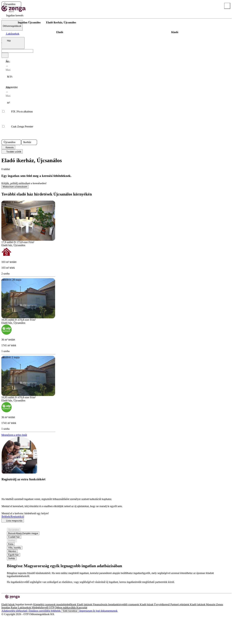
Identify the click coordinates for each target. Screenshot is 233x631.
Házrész (12, 551)
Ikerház (12, 540)
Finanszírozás (100, 604)
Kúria (10, 544)
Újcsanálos (13, 529)
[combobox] (13, 43)
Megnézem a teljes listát (14, 434)
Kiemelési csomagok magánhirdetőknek (55, 604)
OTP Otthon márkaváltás (62, 607)
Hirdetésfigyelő (40, 607)
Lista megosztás (14, 520)
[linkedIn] (8, 601)
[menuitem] (12, 15)
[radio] (59, 32)
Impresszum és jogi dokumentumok (98, 610)
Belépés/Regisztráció (13, 516)
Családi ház (14, 537)
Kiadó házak (147, 604)
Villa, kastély (14, 547)
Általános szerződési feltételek (44, 610)
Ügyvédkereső (162, 604)
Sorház (11, 558)
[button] (18, 4)
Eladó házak (8, 604)
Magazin (211, 604)
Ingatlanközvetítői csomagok (124, 604)
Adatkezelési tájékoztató (14, 610)
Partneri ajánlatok (180, 604)
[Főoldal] (10, 22)
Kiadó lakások (198, 604)
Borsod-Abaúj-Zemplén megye (23, 533)
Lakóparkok (25, 607)
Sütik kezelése (70, 611)
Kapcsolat (81, 607)
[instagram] (5, 601)
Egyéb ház (13, 555)
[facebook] (2, 601)
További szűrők (13, 151)
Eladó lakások (85, 604)
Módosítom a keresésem (15, 186)
